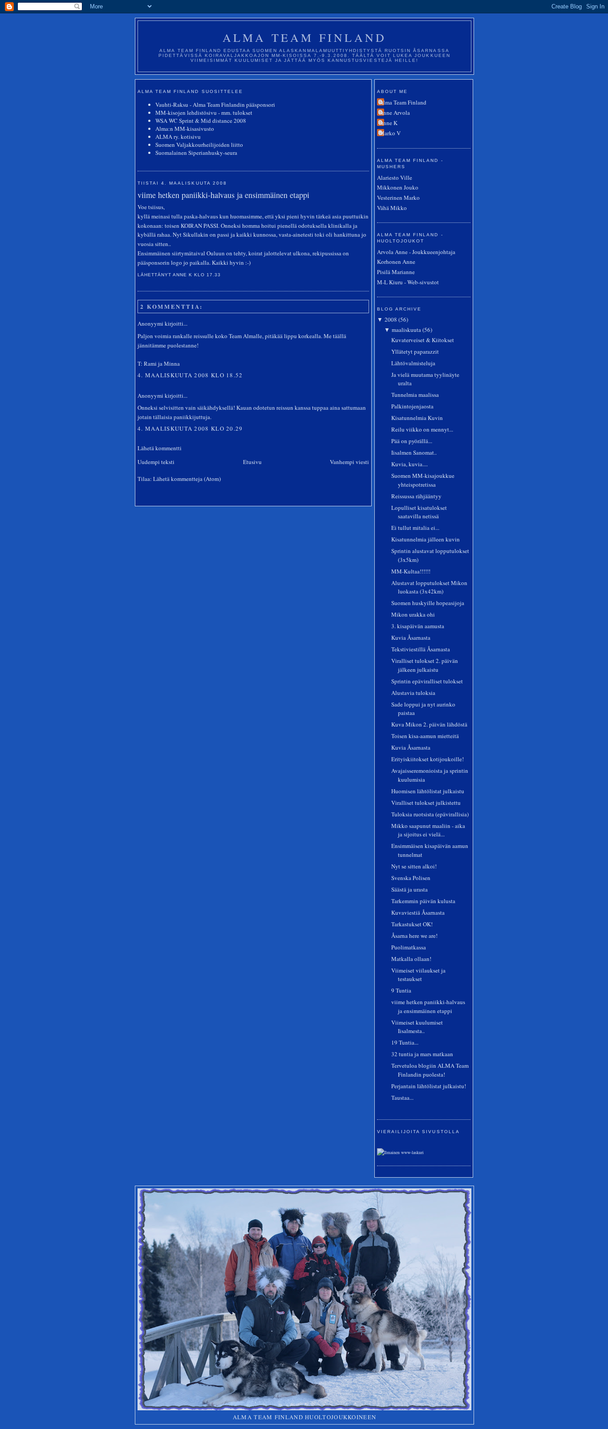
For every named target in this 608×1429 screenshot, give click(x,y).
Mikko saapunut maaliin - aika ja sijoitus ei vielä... (428, 830)
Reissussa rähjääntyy (416, 496)
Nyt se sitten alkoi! (414, 866)
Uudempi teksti (156, 462)
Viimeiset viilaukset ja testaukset (418, 974)
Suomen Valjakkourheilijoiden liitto (199, 145)
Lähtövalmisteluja (413, 363)
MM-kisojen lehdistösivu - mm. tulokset (203, 113)
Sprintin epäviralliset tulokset (427, 681)
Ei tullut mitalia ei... (415, 528)
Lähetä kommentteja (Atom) (187, 479)
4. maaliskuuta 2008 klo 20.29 (190, 428)
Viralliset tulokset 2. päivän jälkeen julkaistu (424, 665)
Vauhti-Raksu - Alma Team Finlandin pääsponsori (215, 105)
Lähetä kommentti (160, 448)
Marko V (390, 133)
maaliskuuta (406, 330)
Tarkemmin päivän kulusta (423, 901)
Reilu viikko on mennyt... (422, 429)
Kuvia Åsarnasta (410, 638)
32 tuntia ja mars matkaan (422, 1054)
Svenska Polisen (410, 878)
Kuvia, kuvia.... (409, 464)
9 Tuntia (401, 990)
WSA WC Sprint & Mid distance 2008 (200, 121)
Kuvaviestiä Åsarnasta (418, 912)
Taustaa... (402, 1098)
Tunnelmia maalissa (415, 395)
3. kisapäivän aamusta (417, 626)
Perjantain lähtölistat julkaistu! (428, 1086)
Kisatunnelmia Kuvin (417, 418)
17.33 (214, 274)
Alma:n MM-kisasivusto (184, 129)
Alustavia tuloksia (413, 693)
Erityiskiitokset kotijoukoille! (427, 759)
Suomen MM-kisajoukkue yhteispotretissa (422, 480)
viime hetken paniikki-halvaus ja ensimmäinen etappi (223, 195)
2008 (391, 319)
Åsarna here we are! (414, 936)
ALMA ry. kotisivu (178, 137)
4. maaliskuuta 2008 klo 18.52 (190, 375)
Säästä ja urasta (409, 889)
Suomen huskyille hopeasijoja (427, 603)
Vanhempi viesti (349, 462)
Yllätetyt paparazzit (415, 351)
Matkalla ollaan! (411, 959)
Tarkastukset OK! (412, 924)
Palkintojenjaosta (412, 406)
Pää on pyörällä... (411, 441)
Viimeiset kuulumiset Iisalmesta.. (417, 1026)
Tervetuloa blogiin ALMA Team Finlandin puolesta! (430, 1070)
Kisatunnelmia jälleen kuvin (425, 539)
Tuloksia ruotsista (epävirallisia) (430, 814)
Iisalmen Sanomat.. (414, 452)
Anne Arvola (394, 113)
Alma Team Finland (304, 37)
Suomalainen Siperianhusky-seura (196, 153)
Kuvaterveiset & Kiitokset (422, 340)
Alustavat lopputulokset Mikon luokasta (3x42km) (429, 587)
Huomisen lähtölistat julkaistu (427, 791)
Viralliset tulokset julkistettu (426, 803)
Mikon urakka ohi (413, 614)
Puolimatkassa (408, 947)
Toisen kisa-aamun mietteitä (425, 736)
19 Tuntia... (404, 1042)
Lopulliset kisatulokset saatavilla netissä (419, 512)
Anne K (388, 123)
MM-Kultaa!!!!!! (410, 571)
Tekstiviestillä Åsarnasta (420, 649)
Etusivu (252, 462)
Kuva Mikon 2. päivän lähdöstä (429, 724)
